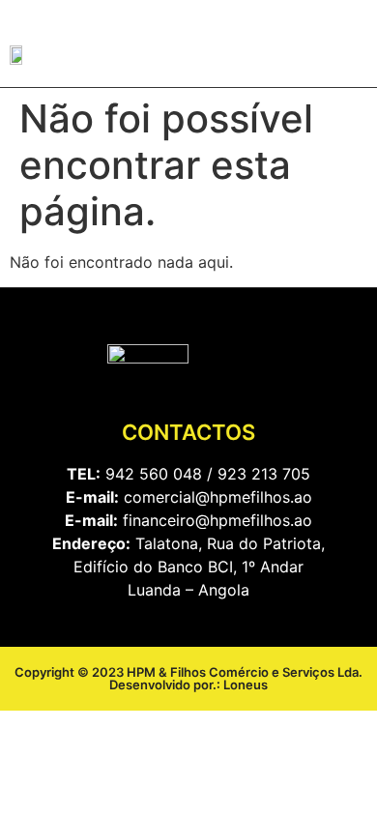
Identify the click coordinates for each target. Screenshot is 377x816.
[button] (349, 55)
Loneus (245, 684)
